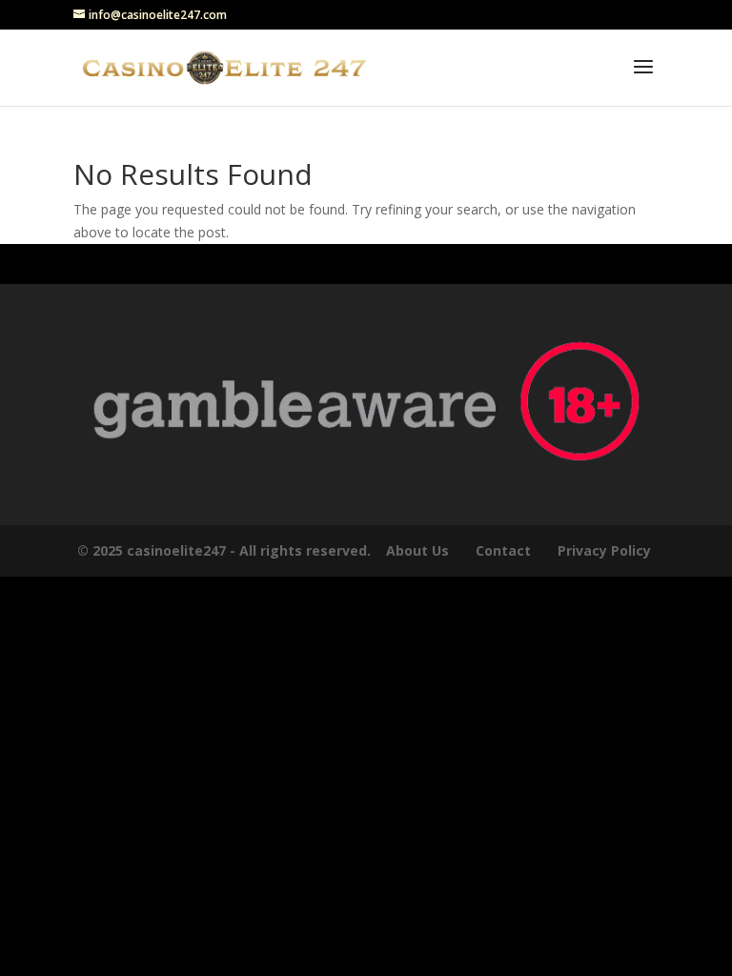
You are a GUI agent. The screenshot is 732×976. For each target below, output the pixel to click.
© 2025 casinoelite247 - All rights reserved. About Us (263, 550)
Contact (503, 550)
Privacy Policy (606, 550)
